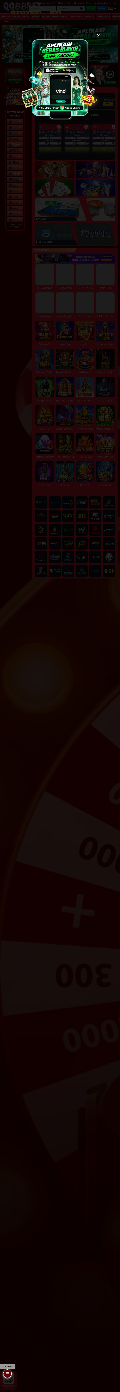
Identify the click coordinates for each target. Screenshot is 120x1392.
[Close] (98, 36)
